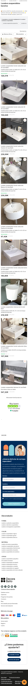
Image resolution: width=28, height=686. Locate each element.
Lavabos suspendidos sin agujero (10, 568)
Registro (3, 623)
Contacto (3, 599)
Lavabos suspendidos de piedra (10, 550)
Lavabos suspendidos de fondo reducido (12, 570)
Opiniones (3, 594)
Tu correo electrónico (8, 491)
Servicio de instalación (7, 605)
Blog (2, 601)
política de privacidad (18, 498)
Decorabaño (3, 0)
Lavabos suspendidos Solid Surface (11, 548)
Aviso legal (3, 677)
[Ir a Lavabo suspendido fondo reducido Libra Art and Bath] (14, 331)
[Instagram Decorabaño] (5, 587)
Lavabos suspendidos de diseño (10, 562)
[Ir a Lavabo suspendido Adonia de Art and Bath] (14, 292)
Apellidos (5, 484)
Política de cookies (5, 679)
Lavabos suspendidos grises (9, 535)
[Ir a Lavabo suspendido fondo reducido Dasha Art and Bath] (14, 211)
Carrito (3, 625)
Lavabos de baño (12, 0)
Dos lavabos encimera (7, 560)
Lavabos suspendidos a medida (10, 566)
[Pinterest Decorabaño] (12, 587)
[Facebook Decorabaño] (2, 587)
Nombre (4, 476)
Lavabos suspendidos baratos (9, 564)
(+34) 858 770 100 (14, 654)
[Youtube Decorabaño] (9, 587)
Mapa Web (17, 683)
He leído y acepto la (13, 498)
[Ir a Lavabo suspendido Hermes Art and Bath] (14, 372)
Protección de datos (14, 677)
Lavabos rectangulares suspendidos (11, 526)
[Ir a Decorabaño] (14, 580)
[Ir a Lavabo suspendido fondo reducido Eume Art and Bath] (14, 253)
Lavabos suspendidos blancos (9, 537)
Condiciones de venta (6, 681)
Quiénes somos (5, 592)
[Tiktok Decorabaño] (15, 587)
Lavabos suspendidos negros (9, 533)
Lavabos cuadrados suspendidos (10, 523)
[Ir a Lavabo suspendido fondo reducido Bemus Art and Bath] (14, 170)
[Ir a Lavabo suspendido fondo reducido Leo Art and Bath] (14, 51)
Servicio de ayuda (14, 659)
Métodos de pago (19, 681)
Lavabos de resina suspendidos (10, 544)
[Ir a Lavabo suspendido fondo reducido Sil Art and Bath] (14, 92)
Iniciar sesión (4, 621)
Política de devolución (6, 683)
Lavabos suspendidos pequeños (10, 23)
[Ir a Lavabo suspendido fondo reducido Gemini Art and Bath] (14, 131)
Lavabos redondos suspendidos (10, 525)
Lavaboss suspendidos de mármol (10, 546)
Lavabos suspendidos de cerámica (10, 551)
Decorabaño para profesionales (9, 603)
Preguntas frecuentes (7, 597)
